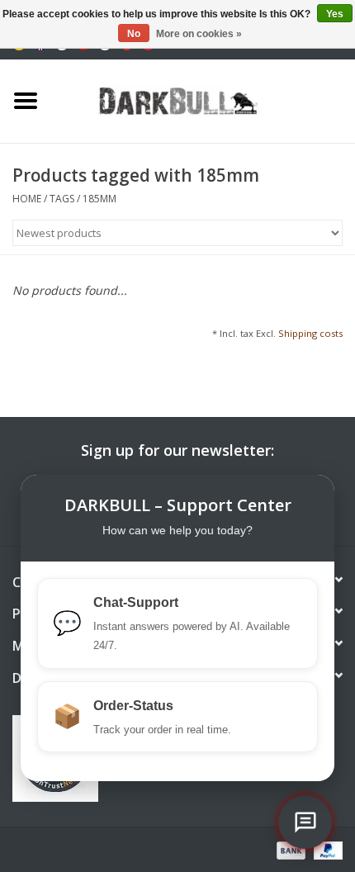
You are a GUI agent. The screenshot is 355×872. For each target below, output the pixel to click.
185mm (99, 199)
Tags (62, 199)
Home (26, 199)
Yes (334, 14)
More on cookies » (199, 34)
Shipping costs (310, 333)
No (133, 34)
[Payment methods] (289, 849)
